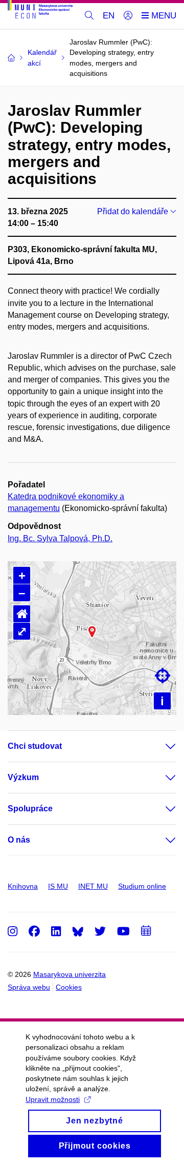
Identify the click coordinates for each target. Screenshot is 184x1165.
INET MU (93, 886)
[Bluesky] (77, 931)
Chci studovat (35, 746)
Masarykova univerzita (69, 974)
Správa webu (29, 987)
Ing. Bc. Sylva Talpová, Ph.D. (60, 538)
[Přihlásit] (128, 16)
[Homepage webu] (40, 11)
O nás (19, 839)
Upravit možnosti (53, 1099)
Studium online (142, 886)
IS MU (58, 886)
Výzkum (23, 777)
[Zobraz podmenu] (160, 746)
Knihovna (23, 886)
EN (108, 16)
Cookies (69, 987)
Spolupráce (30, 808)
